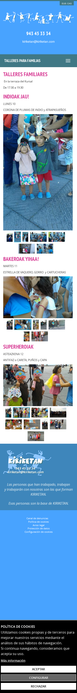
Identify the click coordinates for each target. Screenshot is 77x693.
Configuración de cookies (39, 531)
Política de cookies (38, 521)
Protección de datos (39, 528)
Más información (13, 660)
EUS (64, 3)
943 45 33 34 (38, 33)
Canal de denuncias (38, 518)
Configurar (38, 678)
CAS (69, 3)
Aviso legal (38, 525)
